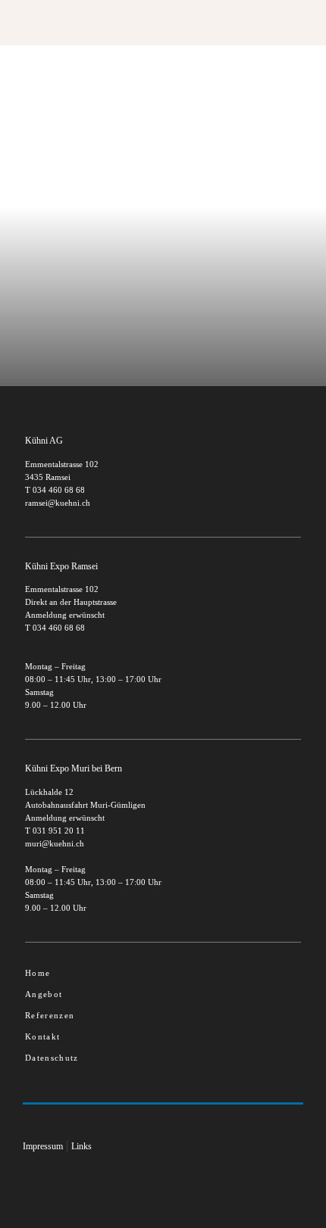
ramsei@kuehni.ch (57, 502)
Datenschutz (52, 1057)
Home (37, 972)
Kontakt (42, 1036)
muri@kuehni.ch (54, 843)
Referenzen (49, 1015)
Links (81, 1146)
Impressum (43, 1146)
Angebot (43, 994)
